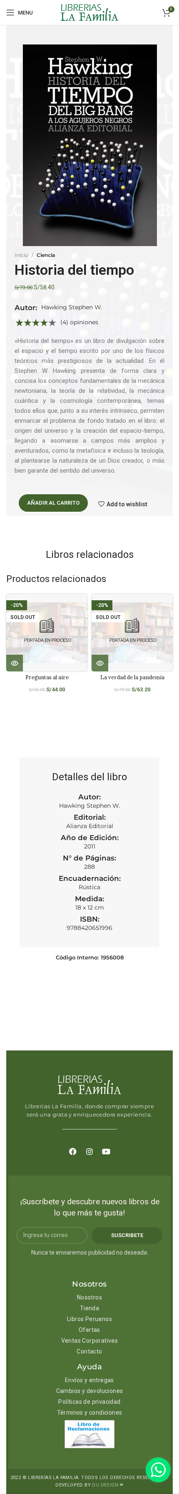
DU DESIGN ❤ (107, 1485)
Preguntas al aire (47, 677)
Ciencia (46, 255)
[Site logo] (89, 12)
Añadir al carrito (53, 503)
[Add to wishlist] (84, 607)
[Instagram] (89, 1151)
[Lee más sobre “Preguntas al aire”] (14, 663)
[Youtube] (106, 1151)
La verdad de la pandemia (132, 677)
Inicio (21, 255)
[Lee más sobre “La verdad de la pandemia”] (100, 663)
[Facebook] (72, 1151)
